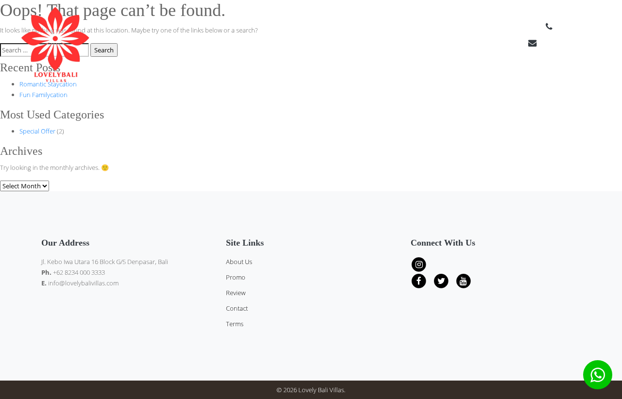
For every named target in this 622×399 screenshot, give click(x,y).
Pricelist (384, 72)
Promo (235, 277)
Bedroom (425, 72)
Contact (572, 72)
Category (467, 72)
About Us (537, 72)
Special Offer (37, 131)
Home (354, 72)
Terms (602, 72)
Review (504, 72)
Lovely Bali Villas (321, 389)
